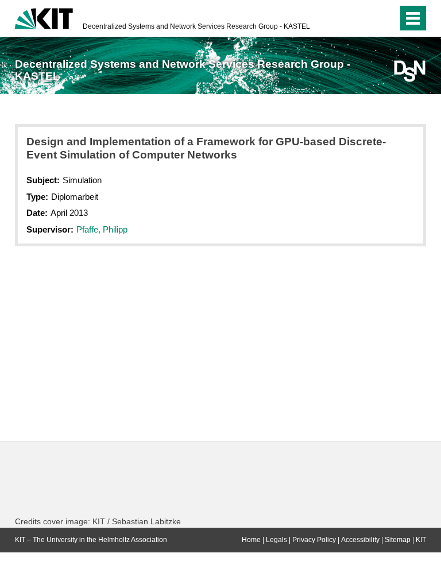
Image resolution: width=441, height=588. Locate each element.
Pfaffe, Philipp (101, 229)
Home (251, 540)
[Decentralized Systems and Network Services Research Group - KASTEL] (409, 71)
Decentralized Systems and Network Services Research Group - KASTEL (196, 26)
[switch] (366, 18)
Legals (276, 540)
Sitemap (398, 540)
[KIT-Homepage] (44, 17)
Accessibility (360, 540)
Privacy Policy (314, 540)
